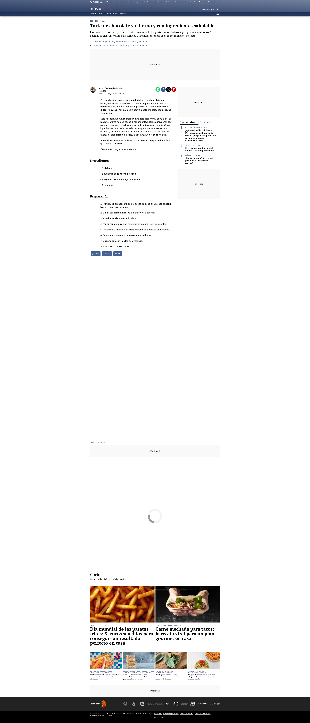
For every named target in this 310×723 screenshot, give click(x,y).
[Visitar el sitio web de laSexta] (133, 704)
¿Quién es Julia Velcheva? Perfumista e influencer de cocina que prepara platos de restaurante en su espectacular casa (200, 135)
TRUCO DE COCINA (193, 145)
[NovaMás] (108, 9)
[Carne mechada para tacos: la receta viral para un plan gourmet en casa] (187, 604)
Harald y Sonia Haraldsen (155, 2)
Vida (100, 14)
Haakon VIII (170, 2)
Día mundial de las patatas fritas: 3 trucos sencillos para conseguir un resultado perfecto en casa (121, 636)
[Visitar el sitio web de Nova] (150, 704)
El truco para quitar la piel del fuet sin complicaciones (199, 149)
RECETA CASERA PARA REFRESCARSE (138, 672)
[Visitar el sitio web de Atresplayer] (204, 704)
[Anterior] (105, 2)
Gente (93, 14)
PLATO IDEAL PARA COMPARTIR (168, 625)
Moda (115, 14)
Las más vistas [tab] (188, 122)
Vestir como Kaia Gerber (183, 2)
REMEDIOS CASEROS (164, 672)
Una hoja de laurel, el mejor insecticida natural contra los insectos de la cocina (167, 677)
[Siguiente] (218, 2)
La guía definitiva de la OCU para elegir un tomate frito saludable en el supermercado (203, 677)
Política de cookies (186, 714)
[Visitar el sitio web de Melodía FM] (192, 704)
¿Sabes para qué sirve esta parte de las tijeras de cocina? (199, 160)
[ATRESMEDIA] (98, 703)
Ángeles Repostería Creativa (110, 88)
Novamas (93, 442)
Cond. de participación (202, 714)
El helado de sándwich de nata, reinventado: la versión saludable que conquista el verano (136, 677)
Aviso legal (158, 714)
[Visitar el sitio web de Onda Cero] (176, 704)
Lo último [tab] (205, 122)
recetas (107, 253)
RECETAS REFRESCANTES (101, 672)
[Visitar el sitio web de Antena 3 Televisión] (125, 704)
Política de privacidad (170, 714)
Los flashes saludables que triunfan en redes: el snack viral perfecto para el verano (105, 677)
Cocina (123, 14)
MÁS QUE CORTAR (193, 155)
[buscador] (217, 9)
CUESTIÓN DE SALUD (197, 672)
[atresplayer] (207, 9)
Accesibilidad (158, 717)
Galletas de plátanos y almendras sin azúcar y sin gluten (120, 41)
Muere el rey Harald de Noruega (205, 2)
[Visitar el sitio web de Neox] (142, 704)
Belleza (108, 14)
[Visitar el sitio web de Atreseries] (167, 704)
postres (95, 253)
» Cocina (101, 442)
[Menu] (217, 14)
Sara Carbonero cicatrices (116, 2)
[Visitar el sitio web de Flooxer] (216, 704)
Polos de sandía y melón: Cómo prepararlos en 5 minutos (121, 45)
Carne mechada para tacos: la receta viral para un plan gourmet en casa (184, 634)
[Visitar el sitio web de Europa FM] (184, 704)
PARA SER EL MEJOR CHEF (101, 625)
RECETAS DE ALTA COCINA (196, 128)
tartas (117, 253)
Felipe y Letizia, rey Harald (136, 2)
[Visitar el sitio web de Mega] (159, 704)
